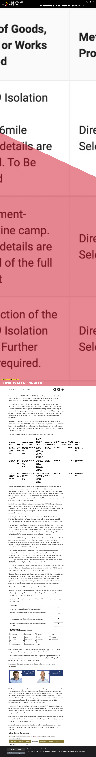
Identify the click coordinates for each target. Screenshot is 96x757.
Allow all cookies (16, 749)
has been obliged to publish (44, 398)
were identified (35, 409)
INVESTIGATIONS (47, 6)
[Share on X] (58, 389)
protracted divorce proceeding (30, 660)
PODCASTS (90, 6)
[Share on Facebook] (54, 389)
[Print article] (62, 389)
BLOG (58, 6)
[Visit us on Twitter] (93, 2)
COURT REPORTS (78, 6)
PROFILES (66, 6)
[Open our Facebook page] (91, 2)
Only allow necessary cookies (16, 753)
